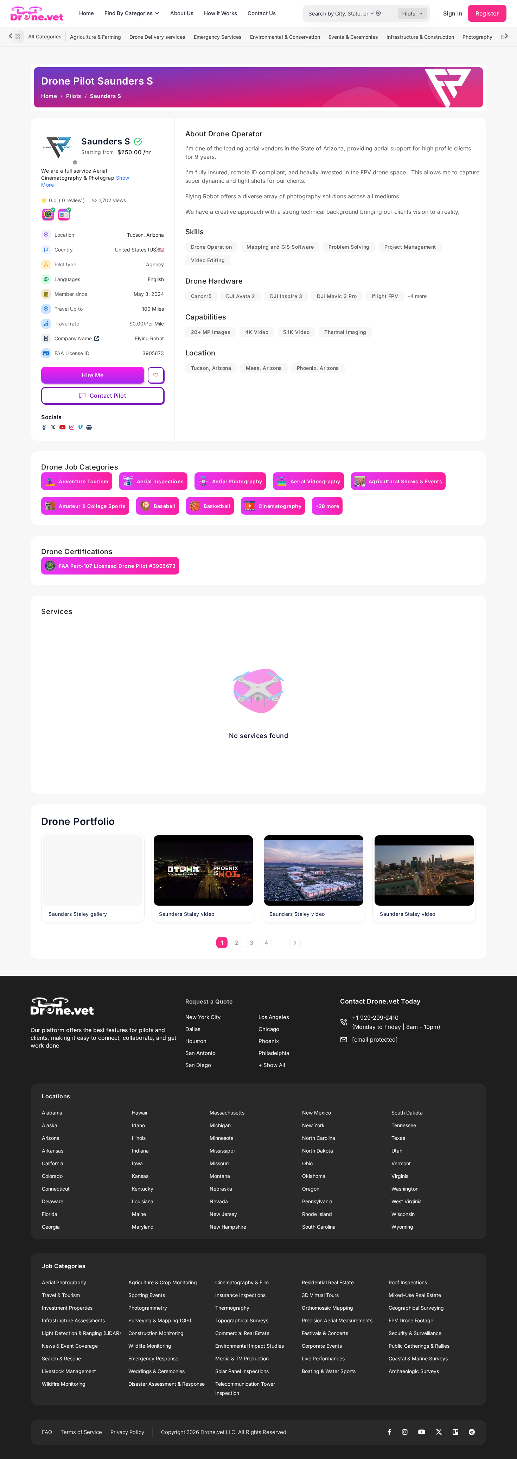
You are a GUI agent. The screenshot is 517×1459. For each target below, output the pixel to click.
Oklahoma (313, 1176)
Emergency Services (218, 37)
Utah (396, 1151)
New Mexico (316, 1113)
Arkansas (52, 1151)
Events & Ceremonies (353, 37)
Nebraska (221, 1189)
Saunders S (105, 141)
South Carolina (319, 1227)
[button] (372, 13)
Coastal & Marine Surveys (418, 1358)
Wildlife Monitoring (149, 1346)
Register (487, 13)
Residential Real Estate (328, 1282)
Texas (398, 1138)
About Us (181, 13)
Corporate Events (322, 1346)
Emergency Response (153, 1358)
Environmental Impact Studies (249, 1346)
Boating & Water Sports (329, 1371)
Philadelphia (273, 1053)
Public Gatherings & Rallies (419, 1346)
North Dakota (317, 1151)
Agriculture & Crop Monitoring (162, 1282)
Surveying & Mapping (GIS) (159, 1320)
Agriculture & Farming (95, 37)
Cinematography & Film (242, 1282)
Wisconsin (403, 1214)
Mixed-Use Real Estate (415, 1295)
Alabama (52, 1113)
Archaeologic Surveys (414, 1371)
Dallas (192, 1029)
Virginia (400, 1176)
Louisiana (142, 1201)
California (52, 1163)
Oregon (310, 1189)
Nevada (219, 1201)
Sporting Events (146, 1295)
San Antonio (200, 1053)
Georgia (51, 1227)
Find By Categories (128, 13)
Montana (220, 1176)
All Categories (45, 36)
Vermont (401, 1163)
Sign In (453, 13)
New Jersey (223, 1214)
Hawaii (139, 1113)
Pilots (73, 96)
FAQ (47, 1432)
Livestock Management (69, 1371)
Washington (405, 1189)
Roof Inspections (408, 1282)
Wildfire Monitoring (63, 1384)
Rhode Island (317, 1214)
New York (313, 1125)
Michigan (220, 1125)
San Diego (198, 1065)
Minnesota (222, 1138)
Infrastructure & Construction (420, 37)
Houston (195, 1041)
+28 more (327, 506)
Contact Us (262, 13)
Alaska (49, 1125)
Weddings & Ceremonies (156, 1371)
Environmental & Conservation (285, 37)
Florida (49, 1214)
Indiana (140, 1151)
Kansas (140, 1176)
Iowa (137, 1163)
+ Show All (271, 1065)
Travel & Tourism (61, 1295)
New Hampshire (228, 1227)
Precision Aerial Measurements (337, 1320)
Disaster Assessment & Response (166, 1384)
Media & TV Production (242, 1358)
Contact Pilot (108, 395)
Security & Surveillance (415, 1333)
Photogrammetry (147, 1308)
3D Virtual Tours (320, 1295)
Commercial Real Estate (242, 1333)
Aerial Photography (64, 1282)
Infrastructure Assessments (73, 1320)
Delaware (52, 1201)
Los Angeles (273, 1017)
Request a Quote (209, 1001)
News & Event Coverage (70, 1346)
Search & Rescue (61, 1358)
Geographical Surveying (416, 1308)
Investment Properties (67, 1308)
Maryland (143, 1227)
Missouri (219, 1163)
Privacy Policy (127, 1432)
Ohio (307, 1163)
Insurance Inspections (240, 1295)
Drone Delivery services (157, 37)
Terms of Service (81, 1432)
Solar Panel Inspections (242, 1371)
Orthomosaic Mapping (327, 1308)
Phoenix (268, 1041)
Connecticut (56, 1189)
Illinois (139, 1138)
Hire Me (93, 375)
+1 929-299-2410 (375, 1017)
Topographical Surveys (241, 1320)
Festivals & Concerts (325, 1333)
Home (86, 13)
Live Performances (323, 1358)
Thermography (232, 1308)
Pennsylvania (317, 1201)
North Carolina (318, 1138)
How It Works (220, 13)
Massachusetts (227, 1113)
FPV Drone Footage (411, 1320)
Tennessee (403, 1125)
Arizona (50, 1138)
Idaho (138, 1125)
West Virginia (406, 1201)
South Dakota (407, 1113)
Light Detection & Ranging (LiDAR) (81, 1333)
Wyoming (402, 1227)
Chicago (268, 1029)
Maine (139, 1214)
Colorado (52, 1176)
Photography (477, 37)
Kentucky (142, 1189)
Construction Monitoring (156, 1333)
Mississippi (222, 1151)
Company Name (73, 338)
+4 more (417, 296)
